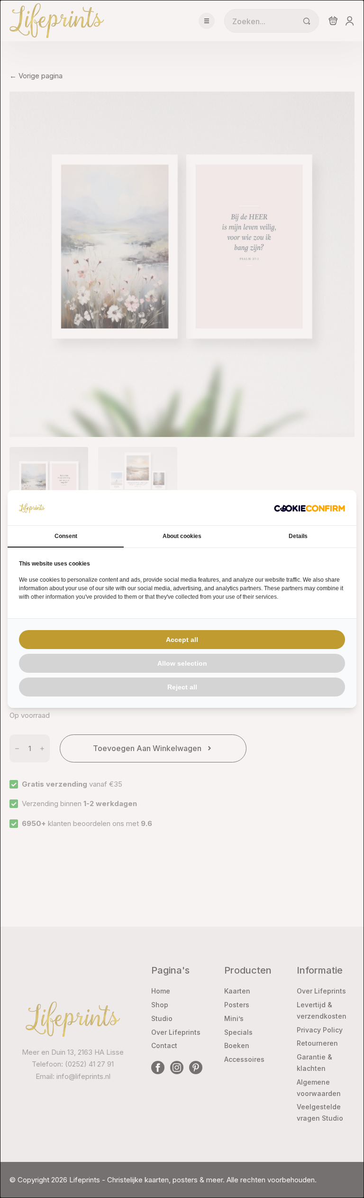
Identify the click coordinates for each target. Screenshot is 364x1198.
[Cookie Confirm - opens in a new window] (309, 507)
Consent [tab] (66, 536)
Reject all (182, 687)
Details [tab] (298, 536)
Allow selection (182, 663)
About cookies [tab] (182, 536)
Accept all (182, 639)
